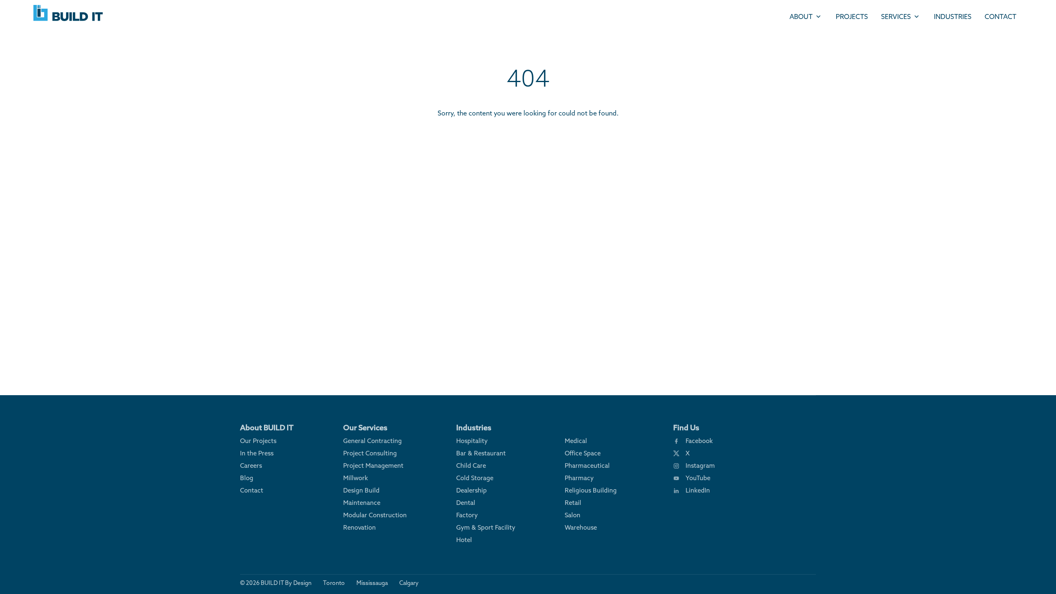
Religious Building (591, 490)
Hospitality (472, 441)
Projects (852, 16)
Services (896, 16)
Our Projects (258, 441)
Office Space (583, 453)
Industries (952, 16)
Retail (573, 503)
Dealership (471, 490)
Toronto (334, 583)
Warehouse (581, 527)
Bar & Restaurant (481, 453)
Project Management (373, 465)
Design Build (361, 490)
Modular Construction (375, 515)
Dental (465, 503)
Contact (1000, 16)
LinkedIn (698, 490)
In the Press (256, 453)
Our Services (365, 427)
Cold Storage (474, 478)
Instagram (700, 465)
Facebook (699, 441)
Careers (251, 465)
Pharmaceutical (587, 465)
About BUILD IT (267, 427)
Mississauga (372, 583)
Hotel (464, 540)
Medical (576, 441)
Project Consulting (370, 453)
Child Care (471, 465)
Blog (246, 478)
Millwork (355, 478)
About (801, 16)
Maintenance (361, 503)
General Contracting (372, 441)
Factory (467, 515)
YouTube (698, 478)
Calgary (409, 583)
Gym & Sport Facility (485, 527)
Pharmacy (579, 478)
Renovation (359, 527)
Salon (572, 515)
